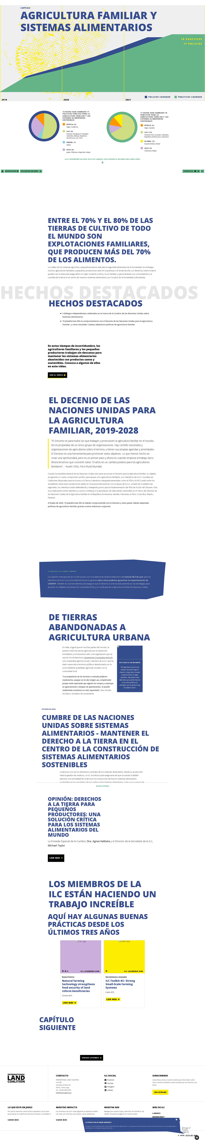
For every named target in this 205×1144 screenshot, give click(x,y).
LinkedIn (110, 1090)
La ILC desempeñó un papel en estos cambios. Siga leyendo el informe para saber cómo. (102, 159)
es (202, 171)
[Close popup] (176, 1119)
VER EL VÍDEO (56, 375)
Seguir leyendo (102, 786)
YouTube (110, 1083)
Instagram (110, 1087)
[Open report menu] (197, 1137)
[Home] (16, 1078)
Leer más (68, 1002)
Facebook (110, 1080)
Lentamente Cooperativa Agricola (98, 657)
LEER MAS (55, 858)
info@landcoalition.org (63, 1093)
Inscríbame (160, 1092)
